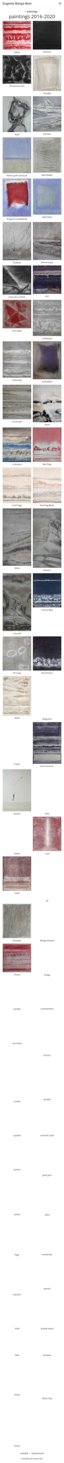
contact (24, 1453)
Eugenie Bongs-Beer (17, 3)
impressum (38, 1453)
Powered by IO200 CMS (32, 1459)
